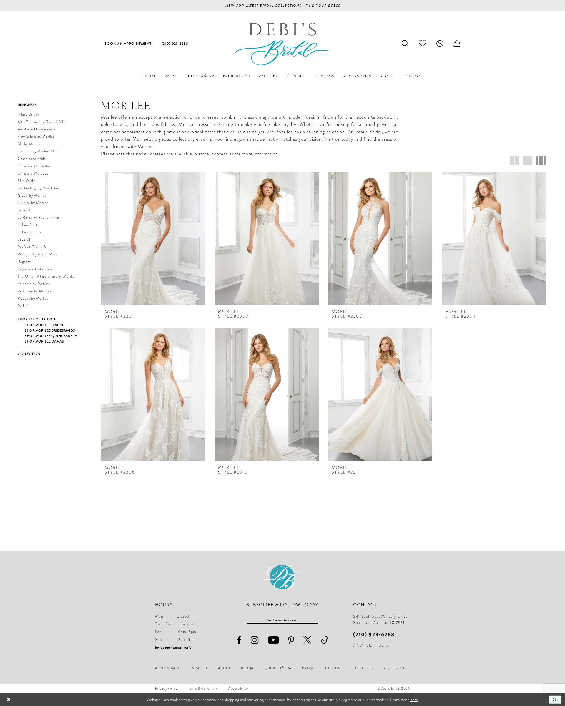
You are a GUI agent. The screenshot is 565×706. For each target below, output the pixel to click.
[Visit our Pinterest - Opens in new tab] (291, 640)
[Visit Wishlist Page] (422, 43)
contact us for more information (245, 154)
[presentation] (153, 238)
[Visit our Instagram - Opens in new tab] (255, 639)
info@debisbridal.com (373, 646)
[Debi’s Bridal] (282, 44)
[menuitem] (128, 43)
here (414, 699)
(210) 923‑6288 (374, 634)
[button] (439, 43)
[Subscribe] (315, 620)
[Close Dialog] (9, 700)
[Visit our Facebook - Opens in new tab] (239, 640)
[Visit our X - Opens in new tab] (307, 640)
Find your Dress (322, 5)
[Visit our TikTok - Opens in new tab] (324, 640)
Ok (555, 699)
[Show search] (405, 43)
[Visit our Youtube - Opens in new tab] (273, 639)
